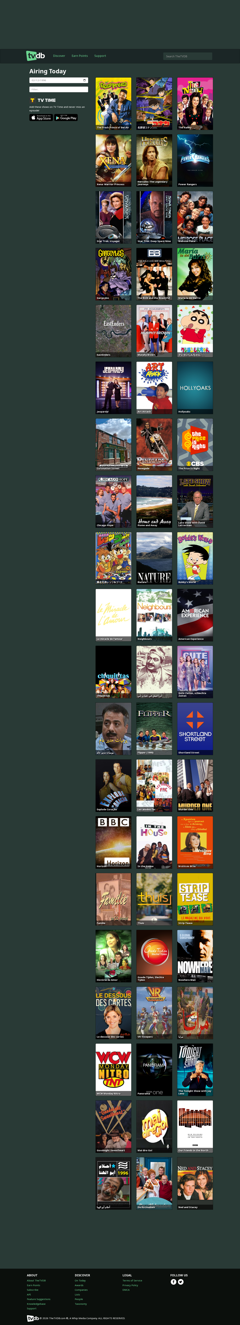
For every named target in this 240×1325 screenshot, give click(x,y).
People (79, 1299)
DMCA (126, 1289)
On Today (80, 1280)
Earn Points (80, 56)
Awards (79, 1285)
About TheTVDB (36, 1280)
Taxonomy (81, 1303)
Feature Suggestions (38, 1299)
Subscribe (32, 1289)
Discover (59, 56)
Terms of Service (132, 1280)
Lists (77, 1294)
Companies (81, 1289)
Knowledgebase (36, 1303)
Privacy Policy (130, 1285)
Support (100, 56)
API (29, 1294)
